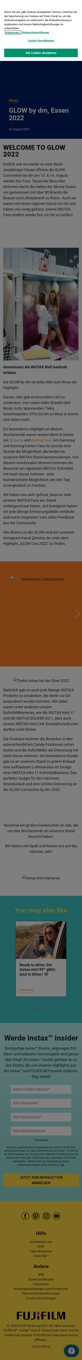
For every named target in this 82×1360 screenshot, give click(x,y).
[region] (41, 30)
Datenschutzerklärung (35, 32)
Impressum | (13, 32)
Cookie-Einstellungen (41, 40)
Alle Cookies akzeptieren (41, 52)
